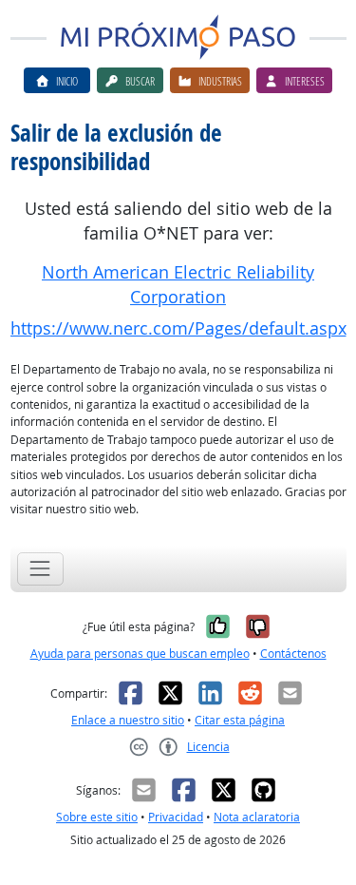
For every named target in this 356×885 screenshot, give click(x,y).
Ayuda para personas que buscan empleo (140, 653)
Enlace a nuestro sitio (127, 720)
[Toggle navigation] (40, 569)
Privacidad (175, 817)
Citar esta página (240, 720)
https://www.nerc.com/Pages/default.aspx (178, 328)
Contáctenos (293, 653)
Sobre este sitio (97, 817)
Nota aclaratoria (257, 817)
